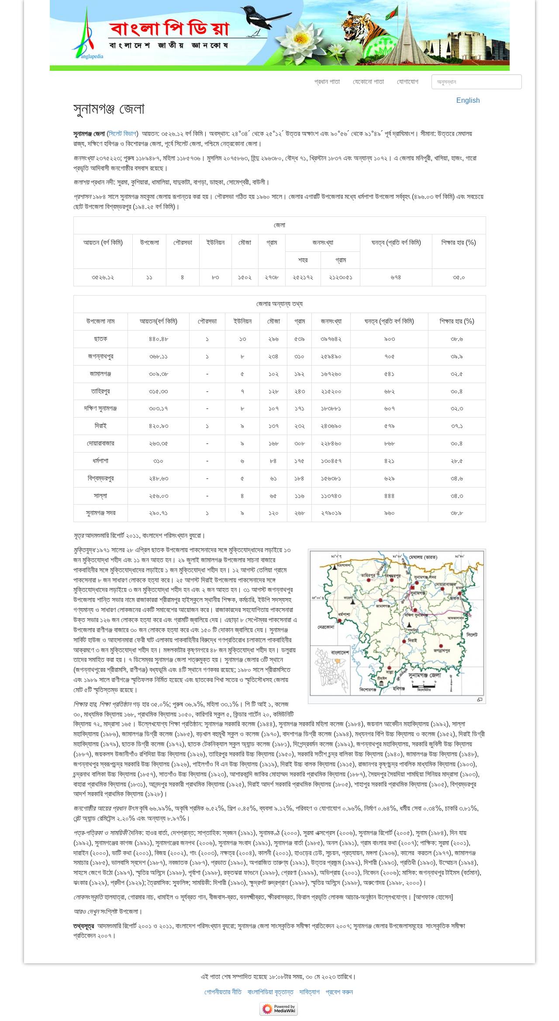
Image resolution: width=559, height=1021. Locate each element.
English (468, 100)
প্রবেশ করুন (339, 992)
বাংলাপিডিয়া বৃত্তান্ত (270, 992)
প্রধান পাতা (327, 81)
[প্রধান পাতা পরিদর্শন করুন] (280, 34)
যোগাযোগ (407, 81)
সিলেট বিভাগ (122, 133)
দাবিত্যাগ (310, 992)
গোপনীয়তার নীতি (223, 992)
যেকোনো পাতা (368, 81)
